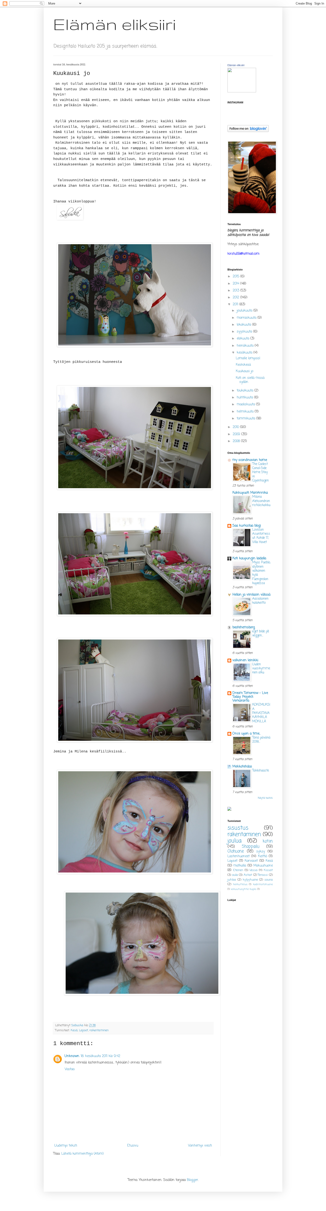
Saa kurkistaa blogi (246, 525)
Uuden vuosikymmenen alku (261, 668)
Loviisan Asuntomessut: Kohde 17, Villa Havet (261, 536)
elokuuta (243, 338)
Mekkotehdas (242, 766)
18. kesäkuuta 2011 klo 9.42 (100, 1056)
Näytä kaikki (265, 798)
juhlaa (231, 880)
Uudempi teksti (65, 1145)
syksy (260, 851)
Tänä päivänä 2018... (261, 739)
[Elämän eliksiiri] (241, 91)
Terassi (263, 875)
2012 (236, 297)
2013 (236, 290)
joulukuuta (245, 310)
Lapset (83, 1030)
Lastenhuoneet (238, 856)
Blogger (192, 1180)
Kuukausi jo (244, 371)
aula (235, 875)
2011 (236, 304)
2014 (236, 283)
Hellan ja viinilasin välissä (251, 594)
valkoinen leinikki (245, 660)
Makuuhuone (263, 865)
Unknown (72, 1056)
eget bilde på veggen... (260, 633)
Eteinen (238, 870)
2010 (236, 427)
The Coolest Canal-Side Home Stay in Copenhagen (260, 472)
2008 (237, 441)
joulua (234, 841)
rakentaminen (99, 1030)
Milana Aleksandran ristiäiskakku (261, 501)
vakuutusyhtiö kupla (243, 889)
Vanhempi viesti (200, 1145)
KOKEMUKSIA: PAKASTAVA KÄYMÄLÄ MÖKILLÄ (261, 713)
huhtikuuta (245, 397)
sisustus (237, 828)
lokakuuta (244, 324)
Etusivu (132, 1145)
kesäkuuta (245, 352)
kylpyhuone (250, 880)
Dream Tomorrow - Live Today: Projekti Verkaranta (250, 697)
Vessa (253, 870)
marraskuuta (247, 317)
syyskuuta (245, 331)
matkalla (239, 865)
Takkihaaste (260, 770)
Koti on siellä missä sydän (250, 380)
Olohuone (235, 851)
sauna (268, 880)
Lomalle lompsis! (248, 358)
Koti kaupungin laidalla (249, 558)
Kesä (74, 1030)
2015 (236, 276)
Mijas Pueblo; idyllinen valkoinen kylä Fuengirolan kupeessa (261, 572)
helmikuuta (246, 411)
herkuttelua (240, 884)
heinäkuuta (246, 345)
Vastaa (69, 1069)
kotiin (268, 841)
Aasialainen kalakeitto (260, 600)
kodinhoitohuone (263, 884)
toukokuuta (245, 390)
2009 (237, 434)
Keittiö (262, 856)
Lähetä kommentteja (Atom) (82, 1153)
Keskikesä (243, 364)
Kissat (268, 870)
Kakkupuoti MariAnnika (250, 492)
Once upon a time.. (246, 733)
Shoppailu (250, 847)
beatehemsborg (243, 627)
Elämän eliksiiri (114, 24)
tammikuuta (246, 418)
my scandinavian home (249, 460)
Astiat (248, 875)
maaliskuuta (246, 404)
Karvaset (251, 860)
